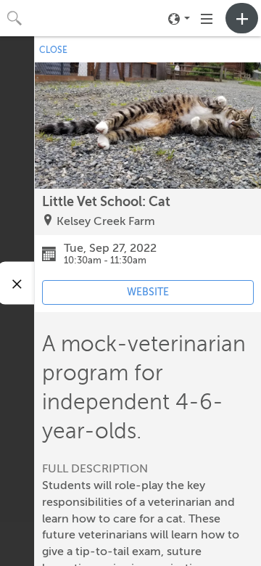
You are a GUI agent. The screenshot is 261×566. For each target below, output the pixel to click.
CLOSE (53, 50)
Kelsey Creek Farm (106, 221)
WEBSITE (148, 292)
